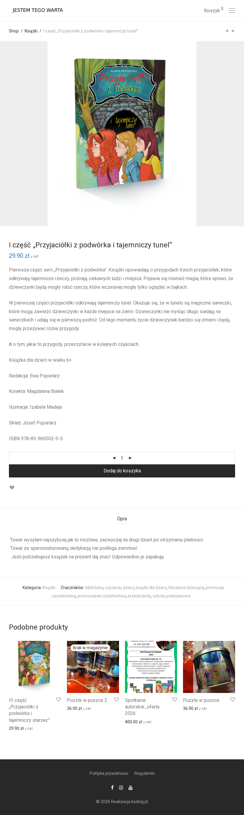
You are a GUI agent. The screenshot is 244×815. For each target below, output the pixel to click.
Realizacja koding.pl (129, 801)
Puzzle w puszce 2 (87, 700)
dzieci (128, 587)
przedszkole (139, 596)
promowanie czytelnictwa (101, 596)
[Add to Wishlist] (12, 487)
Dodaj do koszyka (122, 471)
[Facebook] (112, 787)
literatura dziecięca (186, 587)
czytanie (113, 587)
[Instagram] (121, 787)
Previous (10, 134)
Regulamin (144, 773)
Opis (122, 519)
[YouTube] (131, 787)
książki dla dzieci (151, 587)
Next (234, 134)
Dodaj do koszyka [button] (22, 728)
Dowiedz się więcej (81, 708)
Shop (14, 31)
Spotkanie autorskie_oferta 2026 (142, 706)
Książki (31, 31)
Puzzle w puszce (201, 700)
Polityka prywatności (109, 773)
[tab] (122, 519)
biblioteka (94, 587)
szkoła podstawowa (171, 596)
